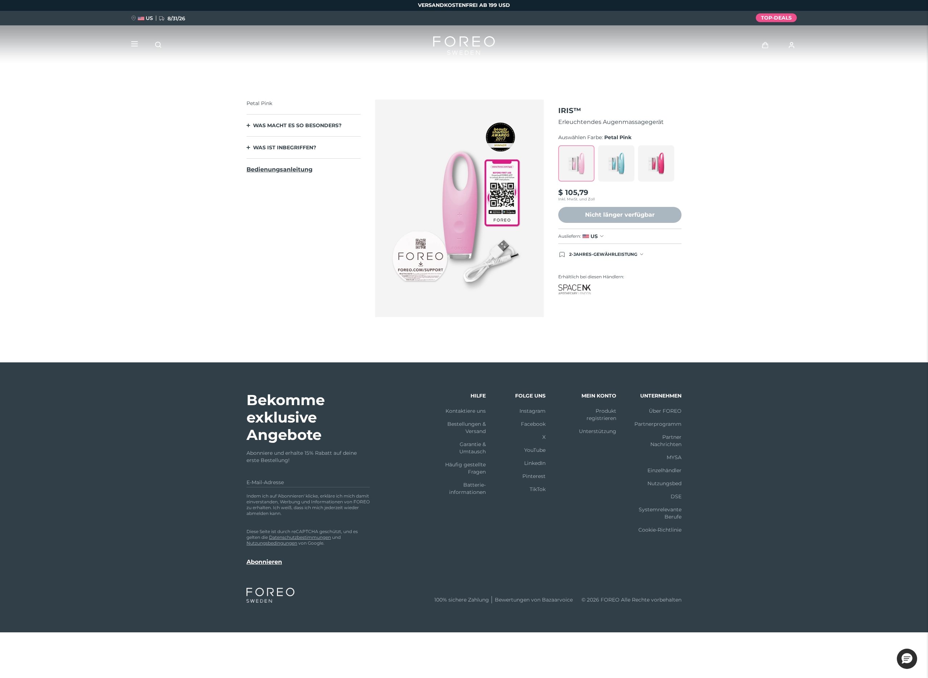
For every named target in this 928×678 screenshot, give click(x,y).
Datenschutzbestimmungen (300, 537)
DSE (676, 496)
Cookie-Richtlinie (660, 530)
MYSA (674, 457)
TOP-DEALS (776, 17)
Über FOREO (665, 411)
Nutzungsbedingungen (271, 543)
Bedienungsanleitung (279, 169)
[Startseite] (464, 47)
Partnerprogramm (658, 424)
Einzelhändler (664, 470)
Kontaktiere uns (466, 411)
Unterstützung (597, 431)
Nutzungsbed (664, 483)
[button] (907, 659)
